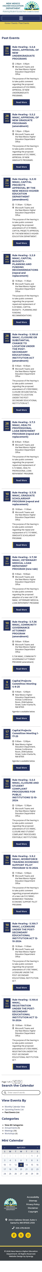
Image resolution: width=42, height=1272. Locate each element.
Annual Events (11, 1128)
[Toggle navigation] (21, 18)
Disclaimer (33, 1208)
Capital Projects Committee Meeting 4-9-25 (24, 683)
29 (32, 1173)
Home (7, 23)
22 (32, 1169)
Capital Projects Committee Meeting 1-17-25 (25, 733)
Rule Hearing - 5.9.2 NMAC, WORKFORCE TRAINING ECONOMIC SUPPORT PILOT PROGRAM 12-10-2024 (25, 862)
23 (37, 1169)
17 (5, 1169)
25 (10, 1173)
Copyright (33, 1212)
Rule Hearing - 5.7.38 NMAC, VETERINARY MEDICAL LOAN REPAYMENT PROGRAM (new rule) (25, 563)
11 (10, 1165)
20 (21, 1169)
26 (16, 1173)
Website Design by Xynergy (21, 1256)
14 (26, 1165)
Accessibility (33, 1197)
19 (16, 1169)
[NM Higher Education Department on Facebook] (14, 1235)
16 (37, 1165)
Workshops (10, 1133)
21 (26, 1169)
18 (10, 1169)
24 (5, 1173)
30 (37, 1173)
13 (21, 1165)
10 (5, 1165)
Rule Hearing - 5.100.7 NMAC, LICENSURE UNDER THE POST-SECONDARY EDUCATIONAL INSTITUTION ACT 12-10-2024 (25, 932)
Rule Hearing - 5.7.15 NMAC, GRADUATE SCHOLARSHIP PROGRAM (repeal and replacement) (25, 498)
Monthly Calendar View (15, 1106)
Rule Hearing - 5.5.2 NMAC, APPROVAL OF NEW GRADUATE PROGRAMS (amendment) (25, 120)
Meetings (9, 1130)
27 (21, 1173)
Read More (21, 102)
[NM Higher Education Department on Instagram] (28, 1235)
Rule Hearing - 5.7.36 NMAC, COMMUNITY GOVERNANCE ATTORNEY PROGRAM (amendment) (24, 629)
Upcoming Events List (14, 1109)
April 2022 (21, 1147)
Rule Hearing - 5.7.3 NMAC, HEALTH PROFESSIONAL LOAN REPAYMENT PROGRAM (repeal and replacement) (25, 429)
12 (16, 1165)
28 (26, 1173)
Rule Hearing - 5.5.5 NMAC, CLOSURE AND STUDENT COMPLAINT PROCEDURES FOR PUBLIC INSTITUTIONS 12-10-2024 (25, 790)
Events (14, 23)
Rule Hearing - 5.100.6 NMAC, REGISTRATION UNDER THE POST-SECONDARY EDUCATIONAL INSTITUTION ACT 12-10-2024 (25, 1010)
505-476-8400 (23, 1228)
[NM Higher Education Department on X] (21, 1235)
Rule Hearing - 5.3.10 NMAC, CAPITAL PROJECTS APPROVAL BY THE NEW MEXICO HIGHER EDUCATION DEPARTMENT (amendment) (25, 189)
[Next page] (20, 1081)
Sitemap (33, 1201)
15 (32, 1165)
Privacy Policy (33, 1204)
